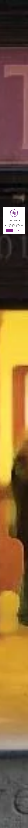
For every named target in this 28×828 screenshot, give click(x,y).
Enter (9, 230)
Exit (19, 230)
